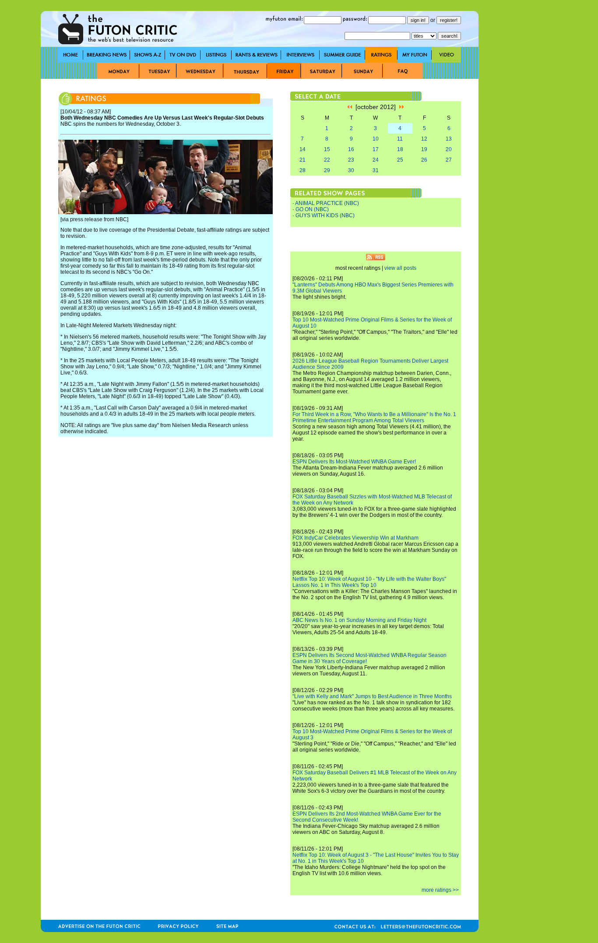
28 (302, 170)
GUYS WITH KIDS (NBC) (325, 215)
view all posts (400, 268)
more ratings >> (440, 890)
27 (449, 160)
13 (449, 139)
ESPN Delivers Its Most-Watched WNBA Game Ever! (354, 462)
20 (449, 149)
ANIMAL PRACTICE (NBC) (327, 203)
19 (424, 149)
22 (327, 160)
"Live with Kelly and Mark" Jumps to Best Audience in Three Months (372, 696)
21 (302, 160)
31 (376, 170)
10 (376, 139)
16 (351, 149)
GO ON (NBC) (312, 209)
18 (400, 149)
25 (400, 160)
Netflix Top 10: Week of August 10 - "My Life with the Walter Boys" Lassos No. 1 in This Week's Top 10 (369, 582)
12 (424, 139)
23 (351, 160)
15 (327, 149)
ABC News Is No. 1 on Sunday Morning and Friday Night (359, 620)
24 (376, 160)
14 (302, 149)
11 (400, 139)
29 (327, 170)
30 (351, 170)
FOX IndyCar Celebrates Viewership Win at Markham (355, 538)
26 (424, 160)
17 (376, 149)
